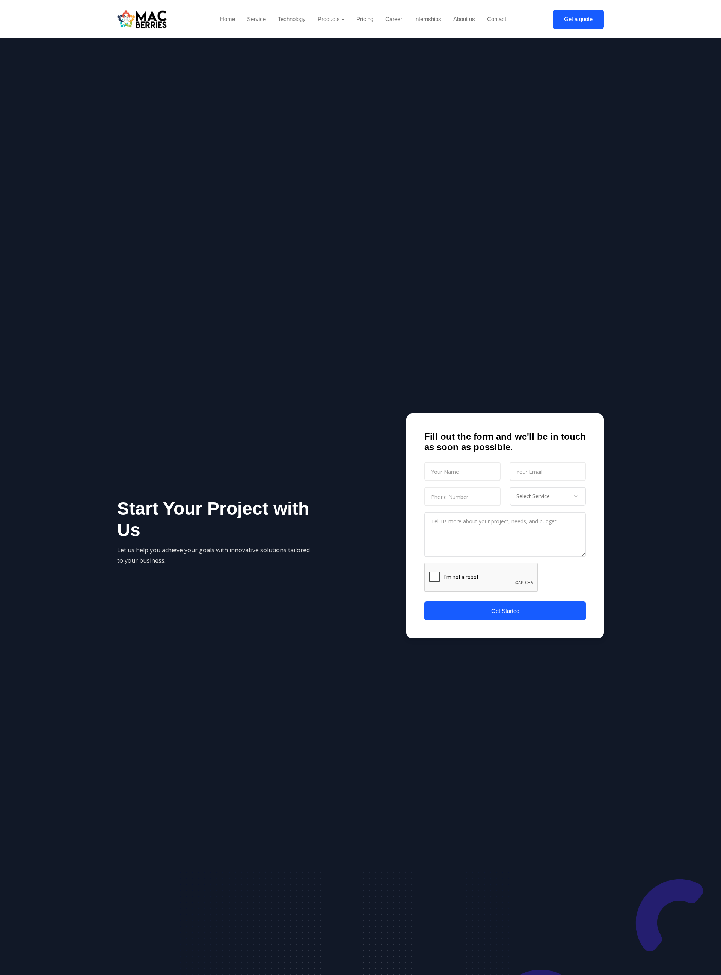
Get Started (505, 611)
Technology (292, 19)
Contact (496, 19)
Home (227, 19)
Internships (427, 19)
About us (464, 19)
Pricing (364, 19)
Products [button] (329, 19)
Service (256, 19)
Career (393, 19)
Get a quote (578, 19)
